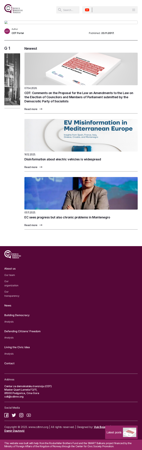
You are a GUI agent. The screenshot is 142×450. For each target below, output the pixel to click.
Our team (9, 274)
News (7, 305)
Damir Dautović (14, 431)
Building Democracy (17, 315)
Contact (9, 363)
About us (10, 268)
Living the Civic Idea (17, 347)
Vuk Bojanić (101, 427)
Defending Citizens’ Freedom (22, 331)
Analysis (9, 321)
